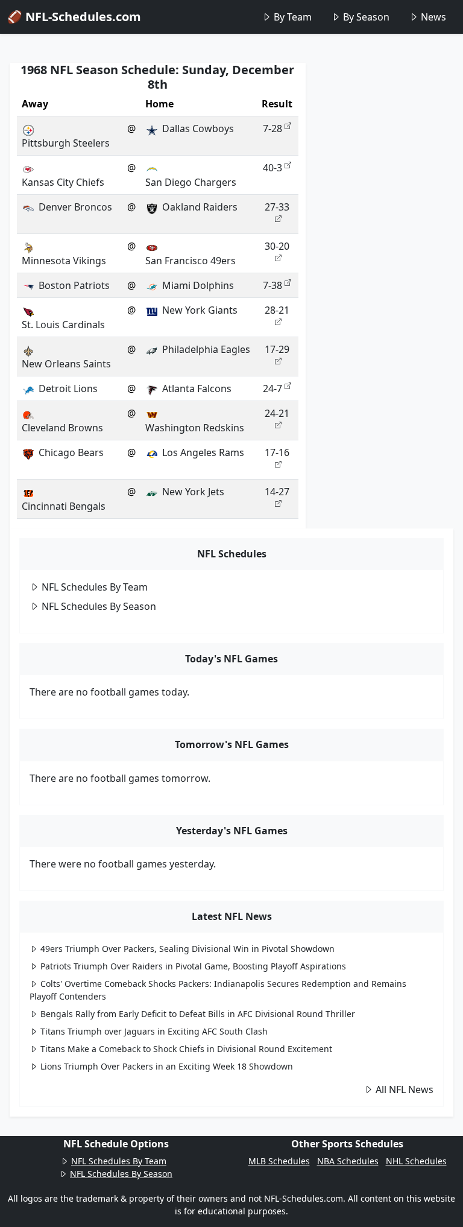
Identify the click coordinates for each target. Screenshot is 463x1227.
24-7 (272, 388)
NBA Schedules (348, 1161)
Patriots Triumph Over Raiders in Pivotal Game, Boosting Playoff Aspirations (193, 966)
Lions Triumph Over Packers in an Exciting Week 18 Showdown (166, 1066)
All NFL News (404, 1089)
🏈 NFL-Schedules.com (74, 16)
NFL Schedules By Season (99, 606)
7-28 (272, 128)
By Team (293, 17)
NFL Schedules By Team (95, 587)
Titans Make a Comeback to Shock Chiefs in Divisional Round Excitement (186, 1048)
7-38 (272, 285)
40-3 (272, 167)
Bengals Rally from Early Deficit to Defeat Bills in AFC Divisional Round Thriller (197, 1013)
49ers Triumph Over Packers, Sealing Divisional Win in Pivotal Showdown (187, 948)
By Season (366, 17)
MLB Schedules (279, 1161)
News (433, 17)
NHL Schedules (416, 1161)
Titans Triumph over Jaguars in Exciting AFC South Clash (154, 1031)
